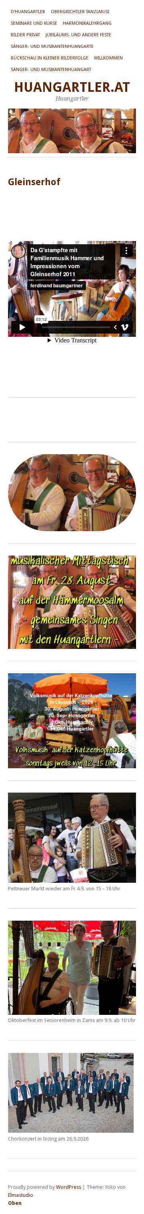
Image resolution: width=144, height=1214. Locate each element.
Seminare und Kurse (34, 23)
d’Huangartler (28, 11)
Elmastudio (20, 1195)
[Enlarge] (126, 566)
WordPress (68, 1187)
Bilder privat (25, 35)
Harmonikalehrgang (87, 23)
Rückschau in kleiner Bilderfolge (49, 58)
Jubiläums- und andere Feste (78, 35)
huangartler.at (72, 87)
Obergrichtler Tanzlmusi (80, 11)
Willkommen (108, 58)
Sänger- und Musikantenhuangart (51, 69)
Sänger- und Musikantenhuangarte (52, 46)
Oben (15, 1203)
